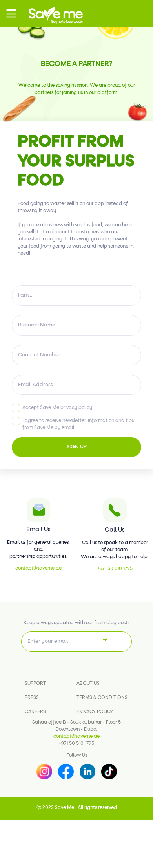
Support (35, 683)
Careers (35, 712)
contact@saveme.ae (38, 568)
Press (32, 697)
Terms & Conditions (102, 697)
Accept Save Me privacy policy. (57, 407)
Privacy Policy (94, 712)
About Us (88, 683)
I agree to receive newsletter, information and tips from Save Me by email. (78, 424)
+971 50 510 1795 (115, 568)
